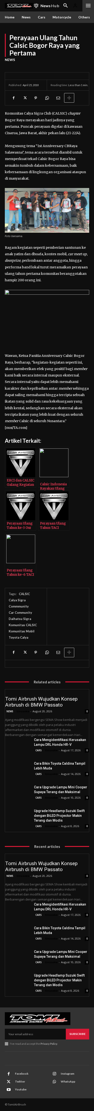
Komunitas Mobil (21, 631)
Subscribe (77, 1034)
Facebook (21, 1073)
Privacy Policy (48, 1043)
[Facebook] (13, 98)
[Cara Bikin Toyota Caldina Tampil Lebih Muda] (17, 770)
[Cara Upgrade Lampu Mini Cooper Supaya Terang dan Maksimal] (17, 793)
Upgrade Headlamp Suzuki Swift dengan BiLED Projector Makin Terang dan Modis (59, 815)
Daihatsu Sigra (20, 619)
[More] (69, 98)
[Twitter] (24, 98)
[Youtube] (9, 1090)
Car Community (20, 612)
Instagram (67, 1073)
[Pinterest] (35, 98)
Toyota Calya (18, 637)
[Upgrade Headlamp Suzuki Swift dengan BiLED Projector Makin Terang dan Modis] (17, 817)
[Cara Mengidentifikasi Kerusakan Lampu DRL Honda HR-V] (17, 746)
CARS (38, 750)
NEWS (10, 60)
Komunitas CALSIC (23, 625)
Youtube (21, 1089)
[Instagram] (54, 1074)
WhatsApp (68, 1081)
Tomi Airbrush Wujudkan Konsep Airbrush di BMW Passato (41, 702)
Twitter (20, 1081)
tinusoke (23, 711)
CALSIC (24, 594)
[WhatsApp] (47, 98)
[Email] (58, 98)
